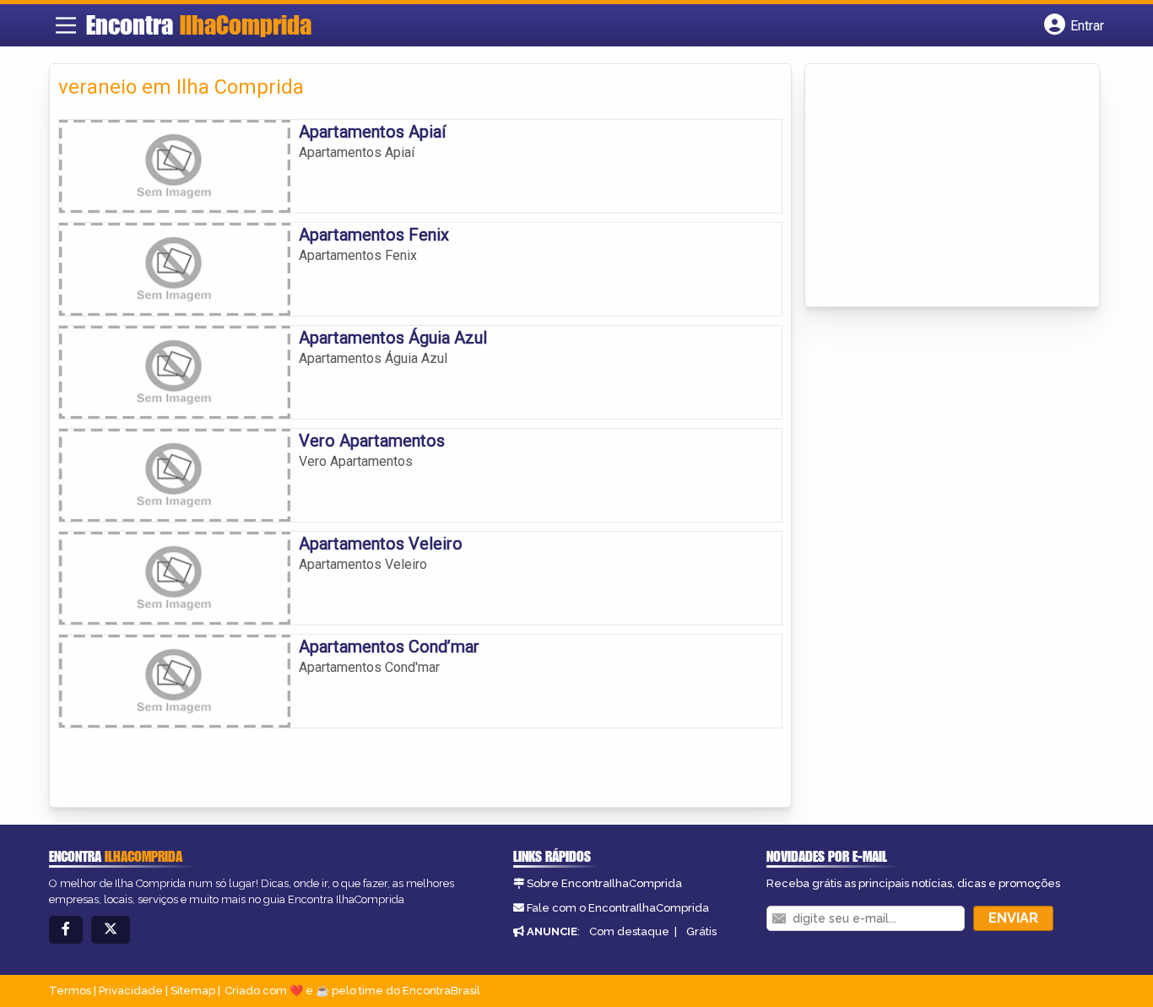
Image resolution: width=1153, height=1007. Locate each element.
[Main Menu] (66, 25)
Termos (70, 990)
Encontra (198, 24)
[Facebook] (66, 930)
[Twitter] (110, 930)
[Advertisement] (940, 186)
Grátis (701, 931)
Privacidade (131, 990)
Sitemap (193, 990)
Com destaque (629, 931)
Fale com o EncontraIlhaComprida (618, 907)
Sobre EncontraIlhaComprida (604, 883)
